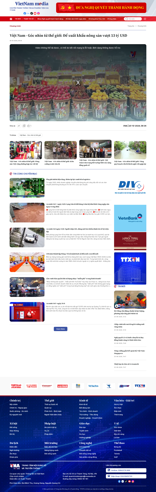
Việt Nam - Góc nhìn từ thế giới (30, 135)
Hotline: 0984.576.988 (120, 470)
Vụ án (46, 431)
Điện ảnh (117, 411)
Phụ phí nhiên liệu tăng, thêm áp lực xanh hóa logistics (68, 179)
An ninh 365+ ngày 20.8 (55, 303)
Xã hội (13, 423)
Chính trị (15, 400)
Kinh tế (83, 400)
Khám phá (14, 457)
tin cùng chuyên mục (25, 173)
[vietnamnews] (78, 386)
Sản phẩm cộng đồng (88, 457)
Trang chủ (131, 26)
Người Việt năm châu (53, 415)
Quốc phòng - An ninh (19, 411)
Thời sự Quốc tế (51, 404)
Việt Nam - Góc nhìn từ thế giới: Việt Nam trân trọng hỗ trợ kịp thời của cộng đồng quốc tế (95, 162)
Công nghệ (85, 443)
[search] (126, 18)
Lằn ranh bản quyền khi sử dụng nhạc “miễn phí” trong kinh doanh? (73, 278)
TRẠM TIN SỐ (28, 19)
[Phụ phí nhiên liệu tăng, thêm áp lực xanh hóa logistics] (27, 188)
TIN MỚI (18, 19)
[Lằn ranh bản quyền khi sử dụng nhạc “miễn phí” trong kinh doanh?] (27, 287)
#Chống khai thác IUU (82, 19)
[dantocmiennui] (93, 386)
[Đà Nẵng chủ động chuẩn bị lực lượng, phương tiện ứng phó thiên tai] (130, 300)
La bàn (116, 437)
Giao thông (14, 431)
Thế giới (49, 400)
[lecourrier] (16, 386)
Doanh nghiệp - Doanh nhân (90, 418)
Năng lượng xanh (51, 450)
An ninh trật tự (50, 427)
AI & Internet (84, 447)
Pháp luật (50, 423)
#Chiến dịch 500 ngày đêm (61, 19)
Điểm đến (13, 447)
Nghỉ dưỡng (14, 450)
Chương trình (15, 26)
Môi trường (51, 443)
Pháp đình (48, 434)
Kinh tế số (83, 404)
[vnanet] (124, 386)
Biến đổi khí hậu (50, 447)
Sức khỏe (118, 427)
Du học (82, 434)
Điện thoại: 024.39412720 (121, 476)
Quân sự (47, 408)
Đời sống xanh (50, 454)
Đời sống (13, 427)
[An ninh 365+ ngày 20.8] (27, 312)
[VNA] (25, 13)
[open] (145, 19)
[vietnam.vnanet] (47, 386)
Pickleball (118, 450)
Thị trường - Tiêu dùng (88, 415)
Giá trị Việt (118, 404)
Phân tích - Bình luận (52, 411)
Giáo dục (84, 423)
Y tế (116, 423)
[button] (129, 282)
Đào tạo (82, 427)
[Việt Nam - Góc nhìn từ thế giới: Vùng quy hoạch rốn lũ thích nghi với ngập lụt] (130, 150)
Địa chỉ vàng (119, 434)
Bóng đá (117, 447)
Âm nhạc (117, 408)
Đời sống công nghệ (87, 454)
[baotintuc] (139, 386)
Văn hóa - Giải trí (124, 400)
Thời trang (118, 415)
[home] (11, 19)
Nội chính (14, 404)
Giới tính (117, 431)
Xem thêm (60, 329)
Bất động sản (84, 408)
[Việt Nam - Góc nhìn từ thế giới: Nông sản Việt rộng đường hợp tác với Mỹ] (26, 150)
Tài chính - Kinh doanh (88, 411)
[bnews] (62, 386)
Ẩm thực (13, 454)
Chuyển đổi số (85, 450)
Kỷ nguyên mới (16, 415)
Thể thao (119, 443)
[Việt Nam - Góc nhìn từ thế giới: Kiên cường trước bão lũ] (60, 150)
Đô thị (12, 434)
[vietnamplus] (31, 386)
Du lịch (14, 443)
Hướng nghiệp (85, 437)
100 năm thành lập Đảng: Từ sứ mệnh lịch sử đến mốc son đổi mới (72, 254)
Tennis (117, 454)
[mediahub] (109, 386)
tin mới (121, 286)
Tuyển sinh (83, 431)
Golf (116, 457)
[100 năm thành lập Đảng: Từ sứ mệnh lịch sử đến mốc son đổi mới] (27, 262)
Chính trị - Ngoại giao (18, 408)
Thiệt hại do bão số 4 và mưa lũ (126, 364)
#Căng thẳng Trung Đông (102, 19)
